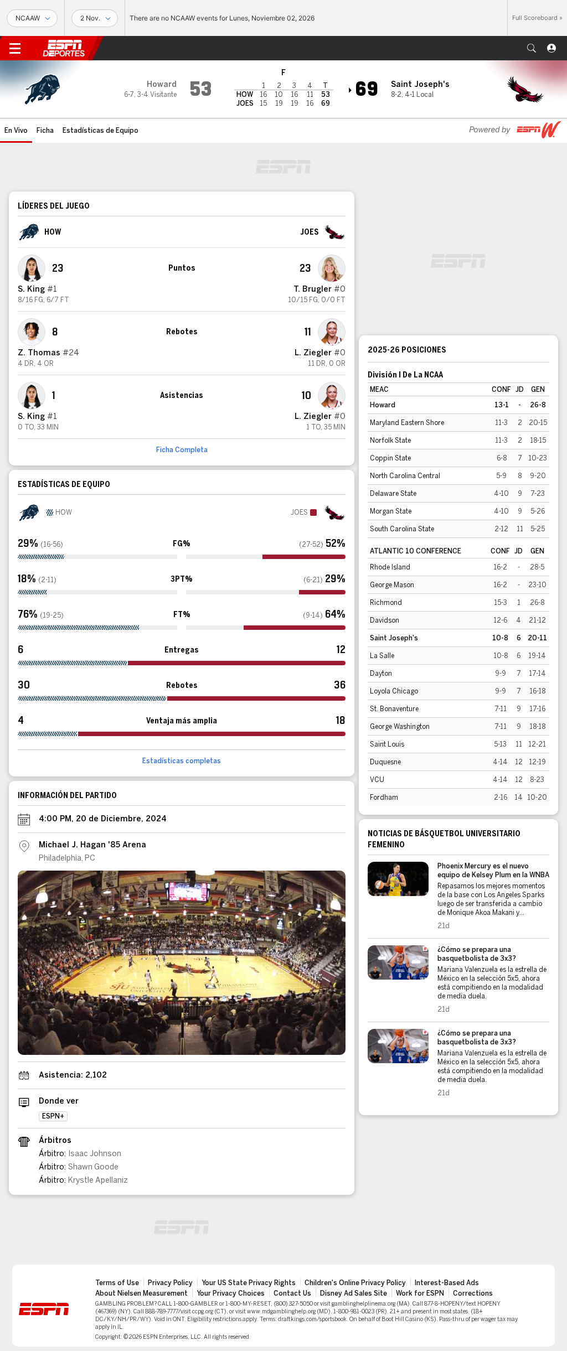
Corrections (473, 1293)
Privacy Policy (170, 1283)
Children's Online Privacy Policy (355, 1283)
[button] (531, 48)
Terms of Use (117, 1283)
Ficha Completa (182, 450)
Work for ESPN (420, 1293)
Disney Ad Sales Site (353, 1293)
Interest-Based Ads (447, 1283)
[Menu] (15, 48)
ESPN (64, 48)
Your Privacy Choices (231, 1293)
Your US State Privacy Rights (249, 1283)
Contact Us (292, 1293)
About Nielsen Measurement (141, 1293)
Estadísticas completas (181, 761)
